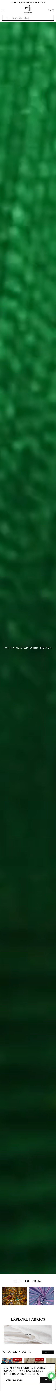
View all (47, 1352)
